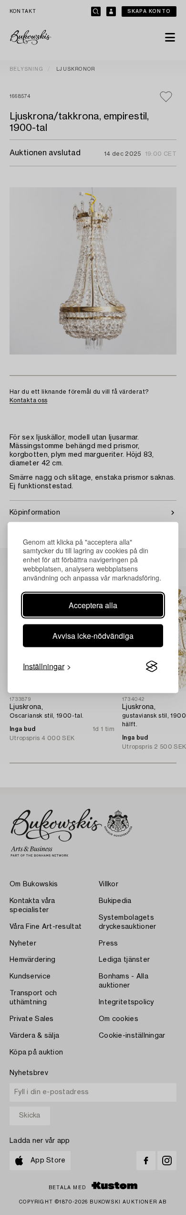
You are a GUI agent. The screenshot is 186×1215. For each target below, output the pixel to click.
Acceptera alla (93, 605)
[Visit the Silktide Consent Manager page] (151, 666)
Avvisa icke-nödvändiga (93, 635)
